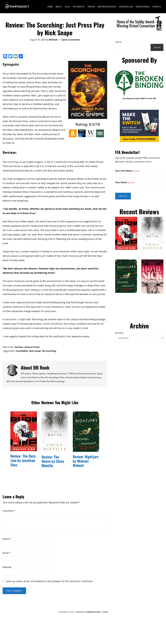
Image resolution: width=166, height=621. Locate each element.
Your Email (124, 182)
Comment (9, 510)
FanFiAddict (22, 351)
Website (7, 567)
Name (7, 538)
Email (7, 552)
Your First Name (127, 170)
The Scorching (49, 351)
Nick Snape (35, 351)
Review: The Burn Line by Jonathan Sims (23, 460)
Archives (119, 332)
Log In (105, 612)
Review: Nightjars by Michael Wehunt (86, 461)
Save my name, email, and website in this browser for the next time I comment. (49, 581)
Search (118, 41)
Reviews (19, 347)
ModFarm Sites (94, 612)
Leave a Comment (70, 39)
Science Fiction (32, 347)
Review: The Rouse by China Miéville (53, 461)
